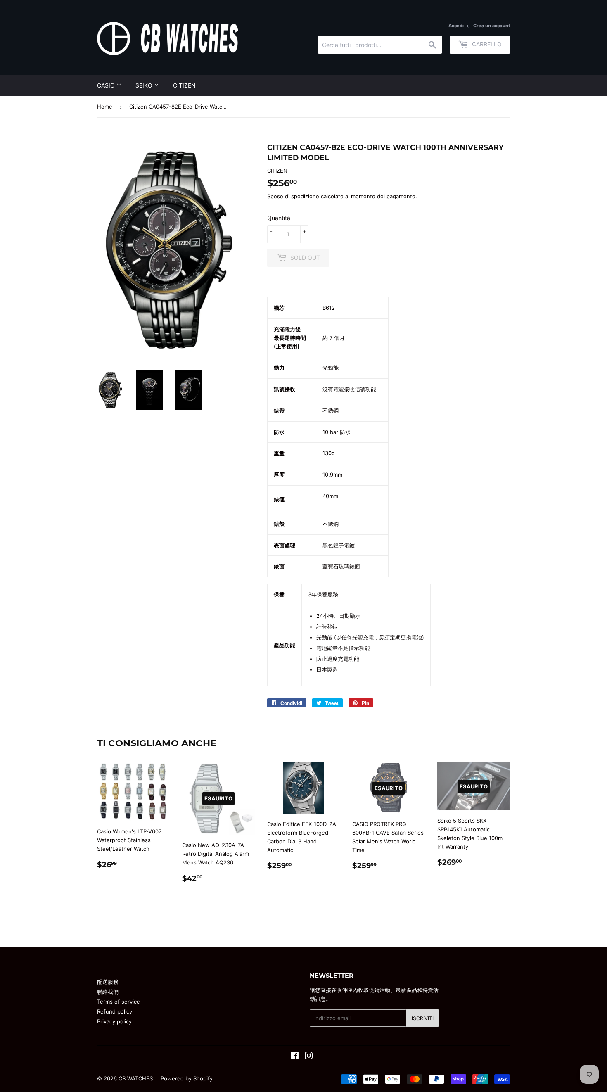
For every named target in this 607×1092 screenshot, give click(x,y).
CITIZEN (184, 85)
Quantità (278, 217)
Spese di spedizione (293, 196)
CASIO (106, 85)
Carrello (486, 43)
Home (104, 106)
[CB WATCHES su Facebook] (294, 1057)
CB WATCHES (136, 1078)
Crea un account (491, 25)
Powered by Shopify (187, 1078)
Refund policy (114, 1011)
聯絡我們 (108, 991)
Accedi (456, 25)
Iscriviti (423, 1018)
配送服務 (108, 981)
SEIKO (144, 85)
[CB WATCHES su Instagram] (309, 1057)
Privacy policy (114, 1021)
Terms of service (118, 1001)
